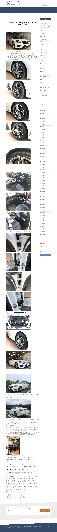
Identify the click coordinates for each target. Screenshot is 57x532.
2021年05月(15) (42, 207)
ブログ (11, 8)
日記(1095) (41, 49)
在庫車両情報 (23, 8)
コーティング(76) (42, 47)
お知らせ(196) (42, 50)
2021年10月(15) (42, 199)
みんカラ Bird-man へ (45, 254)
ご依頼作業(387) (42, 44)
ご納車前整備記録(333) (43, 39)
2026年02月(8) (42, 116)
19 (42, 26)
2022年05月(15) (42, 188)
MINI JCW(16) (42, 65)
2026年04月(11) (42, 113)
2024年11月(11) (42, 140)
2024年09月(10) (42, 143)
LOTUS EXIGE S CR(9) (43, 63)
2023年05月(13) (42, 169)
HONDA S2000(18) (43, 68)
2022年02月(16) (42, 193)
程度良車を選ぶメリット (18, 526)
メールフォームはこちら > (45, 510)
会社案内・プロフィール (16, 8)
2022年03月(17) (42, 191)
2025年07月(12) (42, 127)
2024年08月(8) (42, 145)
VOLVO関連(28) (42, 57)
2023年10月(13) (42, 161)
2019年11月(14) (42, 236)
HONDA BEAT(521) (43, 36)
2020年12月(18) (42, 215)
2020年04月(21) (42, 228)
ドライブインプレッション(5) (44, 101)
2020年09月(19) (42, 220)
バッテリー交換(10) (43, 93)
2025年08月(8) (42, 126)
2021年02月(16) (42, 212)
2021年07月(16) (42, 204)
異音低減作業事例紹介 (35, 8)
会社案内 (9, 527)
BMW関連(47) (42, 58)
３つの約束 (25, 526)
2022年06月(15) (42, 186)
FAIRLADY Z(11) (42, 82)
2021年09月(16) (42, 201)
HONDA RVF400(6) (43, 79)
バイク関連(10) (42, 92)
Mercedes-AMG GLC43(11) (44, 76)
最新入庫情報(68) (42, 34)
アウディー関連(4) (42, 60)
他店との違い (41, 8)
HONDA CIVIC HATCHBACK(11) (44, 87)
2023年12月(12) (42, 158)
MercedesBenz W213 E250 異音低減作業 (20, 51)
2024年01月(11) (42, 156)
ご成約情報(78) (42, 41)
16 (48, 25)
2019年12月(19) (42, 234)
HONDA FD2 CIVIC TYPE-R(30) (44, 66)
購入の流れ (47, 526)
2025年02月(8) (42, 135)
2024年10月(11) (42, 142)
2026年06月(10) (42, 110)
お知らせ (22, 527)
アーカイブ (42, 104)
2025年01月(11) (42, 137)
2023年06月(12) (42, 167)
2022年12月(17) (42, 177)
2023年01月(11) (42, 175)
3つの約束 (46, 8)
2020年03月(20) (42, 229)
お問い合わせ (14, 11)
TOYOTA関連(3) (42, 55)
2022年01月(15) (42, 194)
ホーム (8, 8)
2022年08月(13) (42, 183)
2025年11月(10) (42, 121)
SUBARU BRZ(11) (42, 84)
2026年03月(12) (42, 115)
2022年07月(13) (42, 185)
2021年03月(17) (42, 210)
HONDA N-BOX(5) (42, 71)
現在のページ (17, 494)
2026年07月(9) (42, 108)
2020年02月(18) (42, 231)
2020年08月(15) (42, 221)
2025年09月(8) (42, 124)
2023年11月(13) (42, 159)
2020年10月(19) (42, 218)
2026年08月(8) (42, 107)
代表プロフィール (41, 526)
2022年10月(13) (42, 180)
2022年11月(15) (42, 178)
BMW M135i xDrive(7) (43, 74)
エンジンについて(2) (43, 100)
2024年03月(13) (42, 153)
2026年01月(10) (42, 118)
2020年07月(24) (42, 223)
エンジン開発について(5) (43, 98)
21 (45, 26)
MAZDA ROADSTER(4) (43, 85)
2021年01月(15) (42, 213)
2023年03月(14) (42, 172)
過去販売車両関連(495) (43, 95)
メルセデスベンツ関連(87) (43, 52)
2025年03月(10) (42, 134)
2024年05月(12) (42, 150)
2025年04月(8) (42, 132)
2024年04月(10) (42, 151)
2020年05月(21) (42, 226)
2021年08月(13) (42, 202)
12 (42, 25)
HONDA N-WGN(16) (43, 90)
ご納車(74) (41, 42)
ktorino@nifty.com (47, 3)
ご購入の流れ (9, 11)
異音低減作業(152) (42, 33)
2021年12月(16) (42, 196)
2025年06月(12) (42, 129)
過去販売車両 (28, 8)
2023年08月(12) (42, 164)
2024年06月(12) (42, 148)
